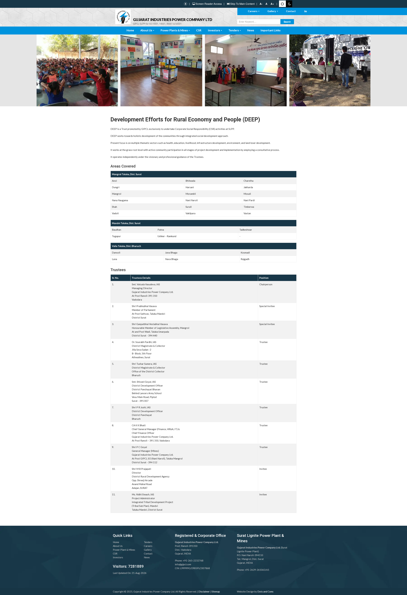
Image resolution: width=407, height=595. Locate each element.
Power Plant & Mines (124, 549)
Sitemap (215, 591)
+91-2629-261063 (255, 569)
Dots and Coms (265, 591)
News (250, 30)
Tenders (233, 30)
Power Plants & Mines (174, 30)
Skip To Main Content (242, 4)
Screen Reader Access (209, 4)
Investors (214, 30)
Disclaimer (204, 591)
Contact (291, 11)
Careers (253, 11)
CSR (198, 30)
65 (267, 569)
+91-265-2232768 (193, 560)
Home (130, 30)
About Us (146, 30)
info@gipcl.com (183, 564)
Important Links (270, 30)
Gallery (271, 11)
